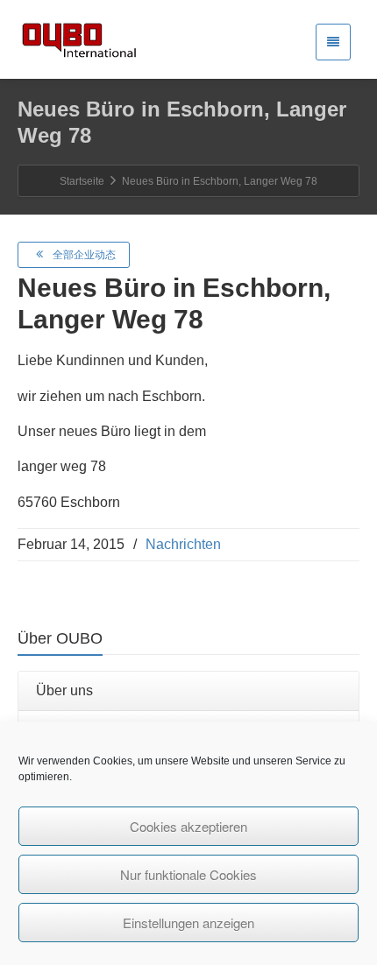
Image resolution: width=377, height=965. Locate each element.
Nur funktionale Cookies (188, 874)
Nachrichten (183, 544)
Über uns (64, 690)
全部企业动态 (84, 255)
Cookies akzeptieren (188, 826)
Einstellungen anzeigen (188, 922)
